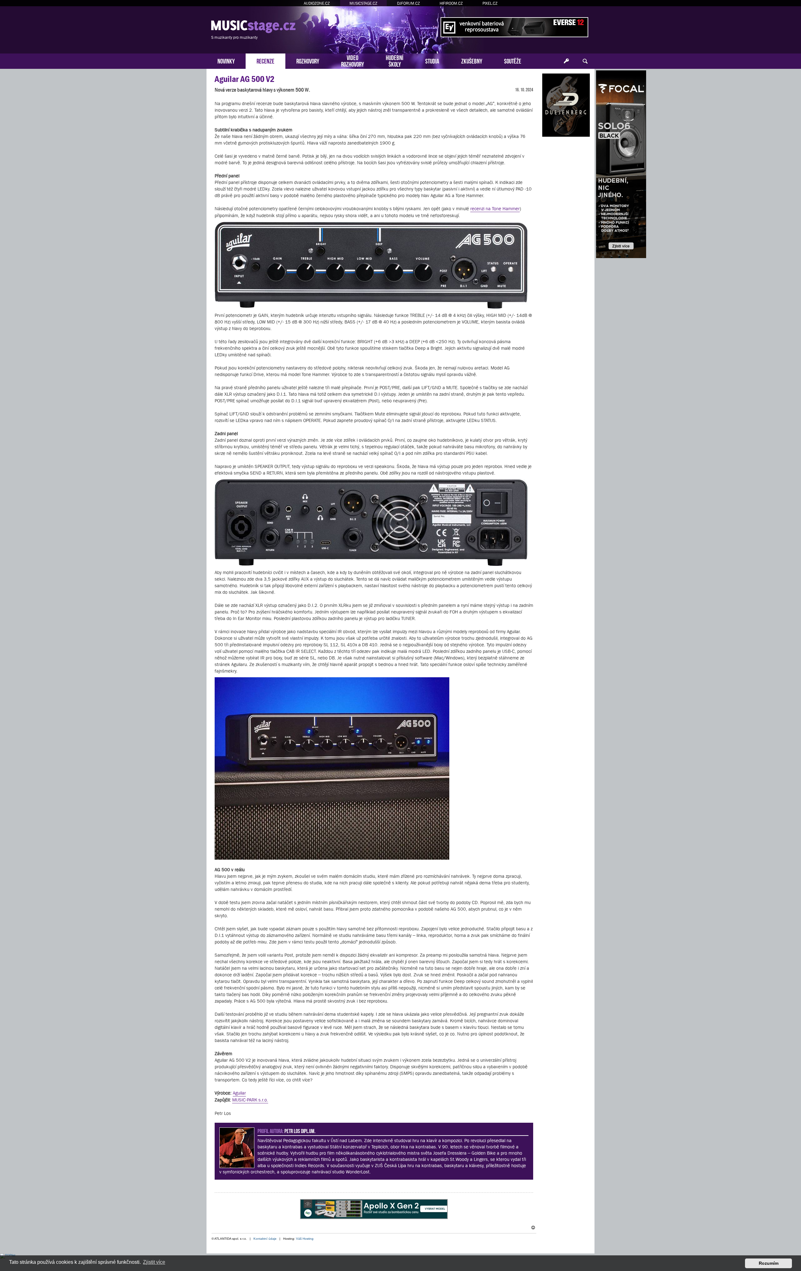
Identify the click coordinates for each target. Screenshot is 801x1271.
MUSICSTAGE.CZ (363, 3)
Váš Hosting (305, 1238)
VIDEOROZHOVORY (352, 60)
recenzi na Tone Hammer (495, 208)
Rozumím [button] (768, 1263)
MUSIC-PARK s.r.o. (250, 1099)
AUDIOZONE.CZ (317, 3)
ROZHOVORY (307, 60)
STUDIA (432, 60)
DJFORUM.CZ (408, 3)
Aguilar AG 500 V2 (244, 79)
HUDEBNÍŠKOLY (394, 60)
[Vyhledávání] (585, 61)
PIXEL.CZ (489, 3)
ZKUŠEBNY (471, 60)
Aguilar (239, 1093)
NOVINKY (226, 60)
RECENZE (265, 60)
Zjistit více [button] (154, 1262)
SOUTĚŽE (512, 60)
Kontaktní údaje (265, 1238)
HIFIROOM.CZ (451, 3)
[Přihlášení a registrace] (566, 61)
